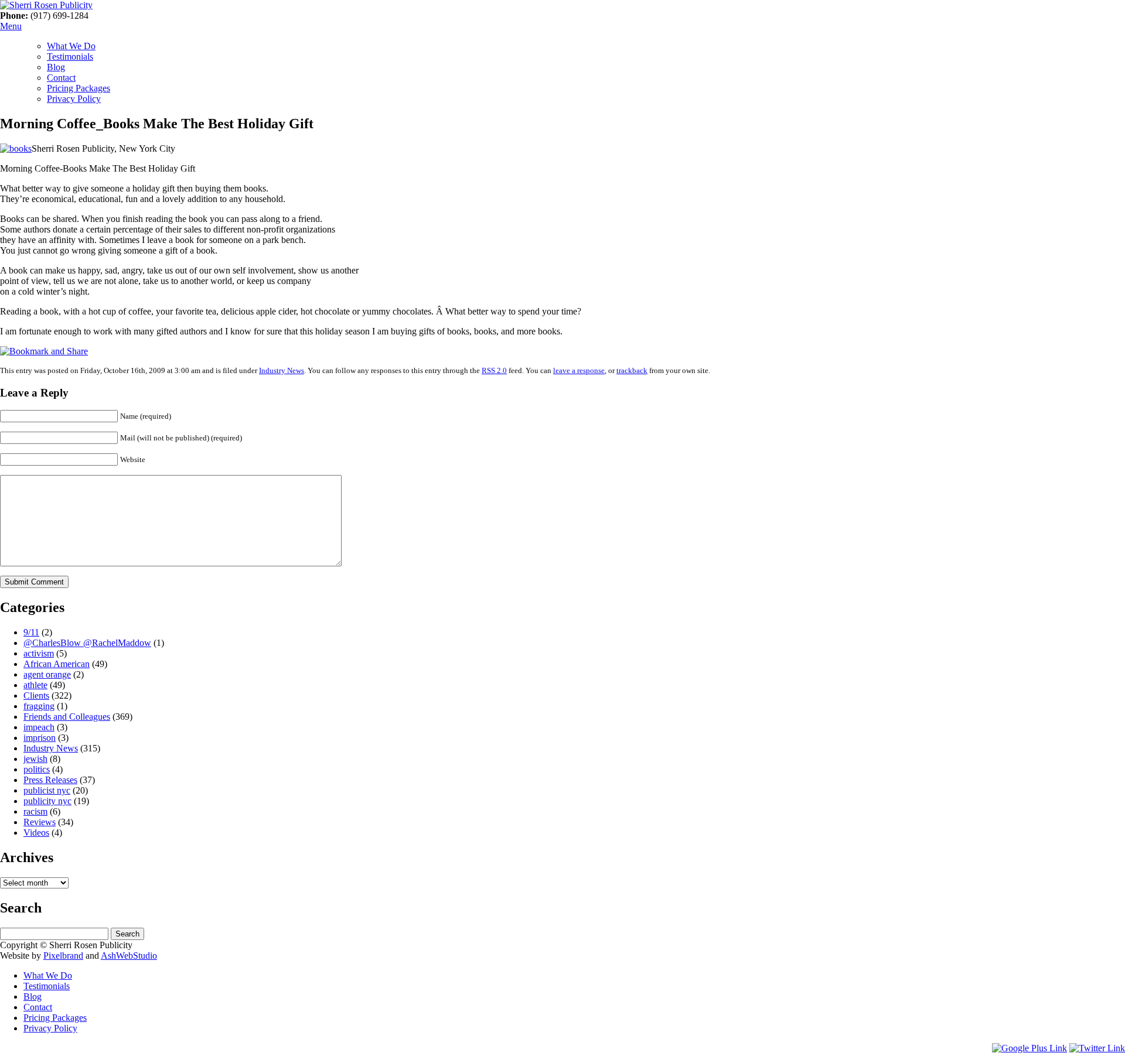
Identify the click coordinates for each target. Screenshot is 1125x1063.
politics (36, 769)
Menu (11, 26)
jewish (35, 759)
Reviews (39, 822)
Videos (36, 833)
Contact (61, 78)
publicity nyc (47, 801)
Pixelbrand (63, 956)
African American (56, 664)
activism (38, 653)
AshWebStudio (129, 956)
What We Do (71, 46)
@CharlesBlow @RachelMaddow (87, 643)
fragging (38, 706)
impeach (38, 727)
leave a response (579, 370)
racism (35, 811)
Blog (56, 67)
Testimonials (70, 56)
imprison (39, 738)
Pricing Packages (78, 88)
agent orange (47, 674)
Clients (36, 695)
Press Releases (50, 780)
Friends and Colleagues (66, 717)
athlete (35, 685)
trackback (631, 370)
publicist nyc (46, 790)
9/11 (31, 632)
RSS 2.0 (494, 370)
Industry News (281, 370)
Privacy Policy (74, 99)
